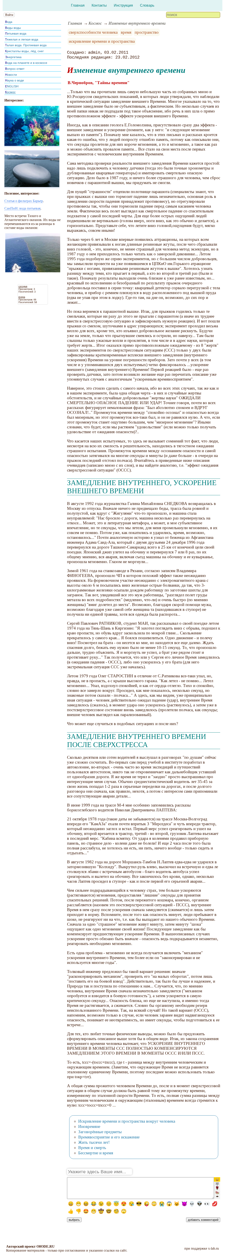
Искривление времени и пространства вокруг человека (126, 1121)
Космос (10, 92)
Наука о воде (14, 80)
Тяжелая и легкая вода (21, 39)
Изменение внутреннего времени (137, 23)
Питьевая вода (15, 33)
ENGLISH (11, 86)
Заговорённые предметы (100, 1131)
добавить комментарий (203, 1219)
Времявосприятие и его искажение (109, 1137)
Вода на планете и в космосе (26, 62)
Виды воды (13, 27)
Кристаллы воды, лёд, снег (24, 51)
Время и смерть (92, 1147)
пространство (147, 32)
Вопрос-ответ (14, 68)
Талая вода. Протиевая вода (26, 45)
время (126, 32)
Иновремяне (89, 1126)
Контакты (99, 5)
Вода (8, 22)
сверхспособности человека (93, 32)
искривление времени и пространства (102, 41)
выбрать (74, 1219)
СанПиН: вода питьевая (22, 208)
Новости (11, 74)
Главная (78, 5)
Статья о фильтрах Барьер (23, 201)
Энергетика (13, 57)
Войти (9, 15)
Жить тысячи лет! (94, 1142)
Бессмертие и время (95, 1153)
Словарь (147, 5)
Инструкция (123, 5)
